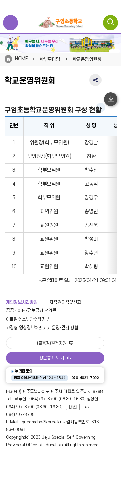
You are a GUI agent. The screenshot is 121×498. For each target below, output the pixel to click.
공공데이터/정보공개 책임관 (31, 310)
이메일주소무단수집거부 (27, 319)
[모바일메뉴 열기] (10, 22)
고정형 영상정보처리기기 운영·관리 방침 (42, 327)
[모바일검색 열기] (110, 22)
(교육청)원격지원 (52, 343)
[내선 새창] (74, 407)
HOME (21, 58)
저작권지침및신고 (65, 302)
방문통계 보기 (51, 358)
